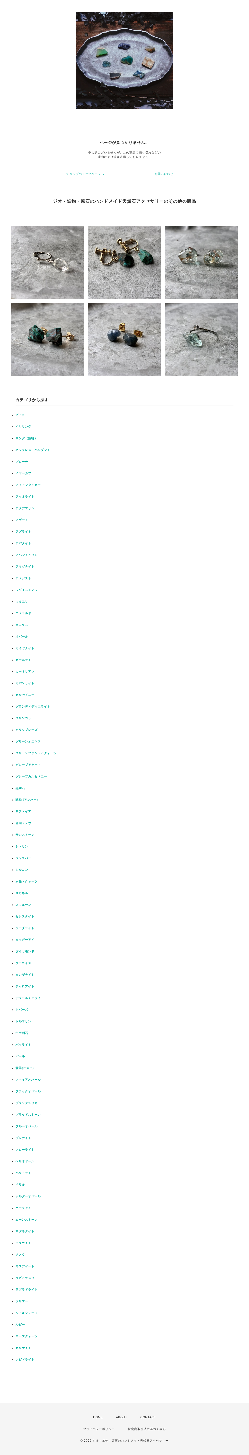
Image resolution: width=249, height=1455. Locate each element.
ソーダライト (25, 928)
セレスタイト (25, 916)
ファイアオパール (28, 1079)
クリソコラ (23, 718)
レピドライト (25, 1359)
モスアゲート (25, 1266)
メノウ (20, 1254)
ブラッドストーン (28, 1114)
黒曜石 (20, 788)
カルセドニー (25, 695)
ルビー (20, 1324)
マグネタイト (25, 1231)
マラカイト (23, 1243)
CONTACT (148, 1417)
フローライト (25, 1149)
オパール (22, 636)
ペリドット (23, 1173)
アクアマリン (25, 508)
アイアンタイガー (28, 485)
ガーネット (23, 660)
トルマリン (23, 1021)
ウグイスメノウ (27, 590)
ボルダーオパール (28, 1196)
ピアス (20, 415)
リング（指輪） (27, 438)
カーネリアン (25, 671)
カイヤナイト (25, 648)
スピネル (22, 893)
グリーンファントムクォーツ (36, 753)
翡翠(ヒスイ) (25, 1068)
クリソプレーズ (27, 730)
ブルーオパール (27, 1126)
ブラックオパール (28, 1091)
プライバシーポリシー (99, 1429)
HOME (98, 1417)
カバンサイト (25, 683)
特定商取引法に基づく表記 (147, 1429)
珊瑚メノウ (23, 823)
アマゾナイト (25, 566)
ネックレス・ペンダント (33, 450)
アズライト (23, 531)
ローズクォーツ (27, 1336)
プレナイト (23, 1138)
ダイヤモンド (25, 951)
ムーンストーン (27, 1219)
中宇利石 (22, 1033)
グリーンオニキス (28, 741)
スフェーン (23, 904)
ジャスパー (23, 858)
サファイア (23, 811)
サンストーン (25, 834)
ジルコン (22, 869)
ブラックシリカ (27, 1103)
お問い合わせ (163, 174)
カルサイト (23, 1348)
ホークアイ (23, 1208)
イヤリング (23, 426)
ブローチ (22, 461)
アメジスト (23, 578)
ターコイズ (23, 963)
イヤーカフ (23, 473)
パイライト (23, 1044)
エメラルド (23, 613)
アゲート (22, 520)
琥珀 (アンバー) (27, 799)
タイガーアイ (25, 939)
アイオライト (25, 496)
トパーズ (22, 1009)
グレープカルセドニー (31, 776)
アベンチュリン (27, 555)
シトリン (22, 846)
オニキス (22, 625)
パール (20, 1056)
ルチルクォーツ (27, 1313)
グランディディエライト (33, 706)
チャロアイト (25, 986)
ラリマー (22, 1301)
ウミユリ (22, 601)
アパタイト (23, 543)
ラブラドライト (27, 1289)
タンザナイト (25, 974)
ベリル (20, 1184)
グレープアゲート (28, 764)
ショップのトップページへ (85, 174)
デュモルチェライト (30, 998)
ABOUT (121, 1417)
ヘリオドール (25, 1161)
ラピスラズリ (25, 1278)
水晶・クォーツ (27, 881)
